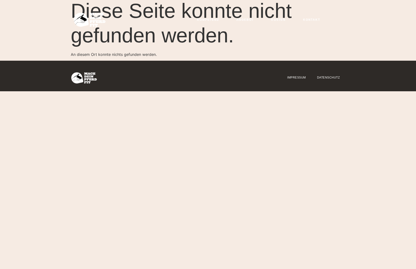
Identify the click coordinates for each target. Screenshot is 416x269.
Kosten (278, 19)
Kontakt (311, 19)
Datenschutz (328, 77)
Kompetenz (208, 19)
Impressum (296, 77)
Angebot (245, 19)
